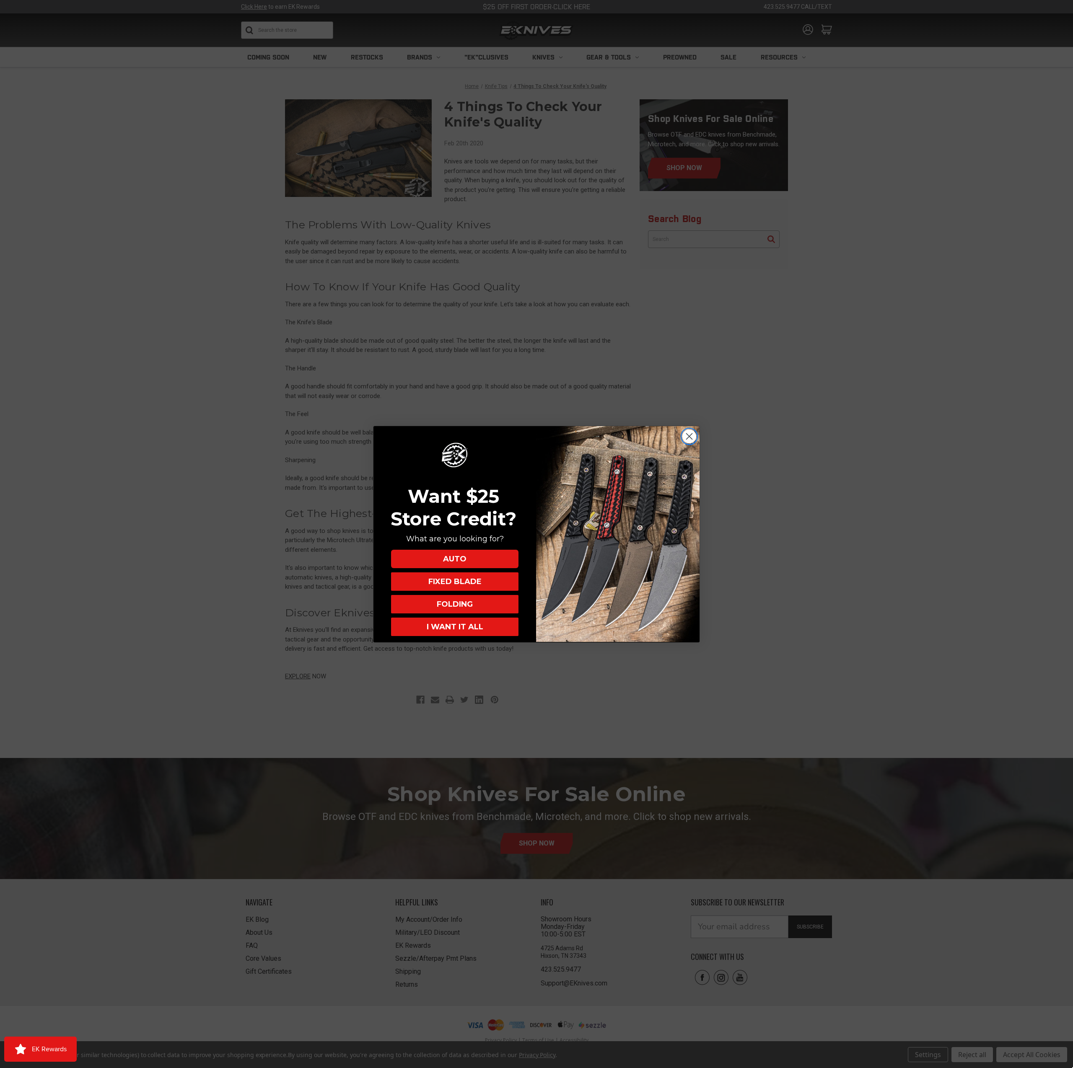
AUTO (455, 558)
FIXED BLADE (455, 581)
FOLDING (455, 603)
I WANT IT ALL (455, 626)
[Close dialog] (689, 436)
